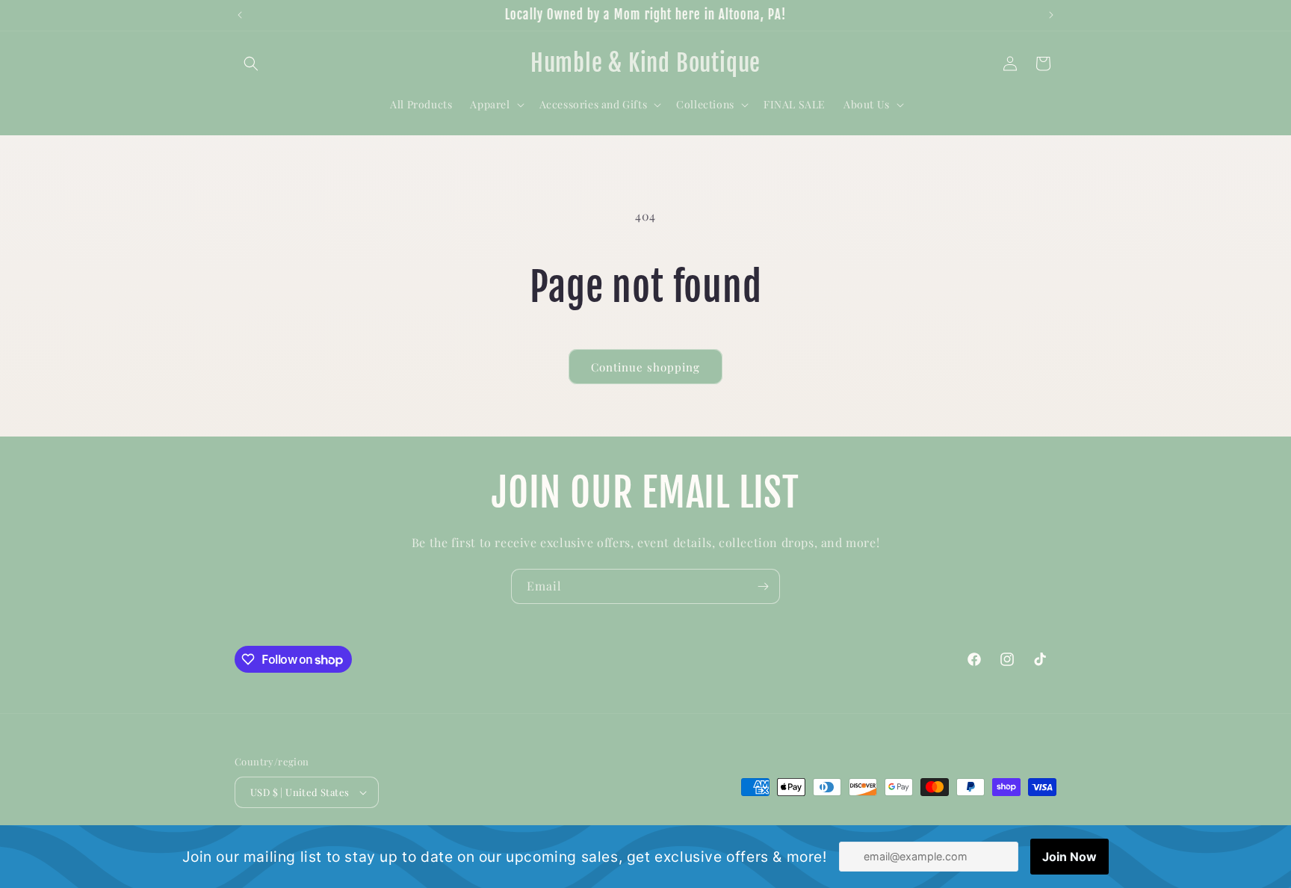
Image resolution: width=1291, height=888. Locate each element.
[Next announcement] (1051, 15)
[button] (251, 63)
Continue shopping (645, 367)
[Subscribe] (762, 586)
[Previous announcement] (239, 15)
